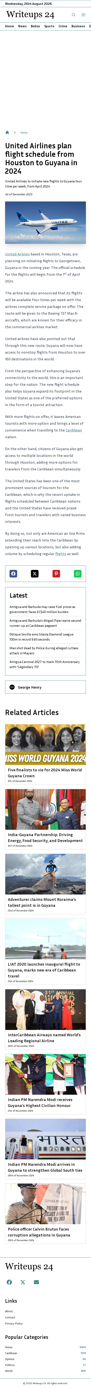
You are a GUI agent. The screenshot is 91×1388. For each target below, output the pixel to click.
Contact (10, 1317)
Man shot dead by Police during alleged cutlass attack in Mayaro (44, 650)
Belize (35, 26)
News (22, 26)
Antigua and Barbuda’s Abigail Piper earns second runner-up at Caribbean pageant (45, 623)
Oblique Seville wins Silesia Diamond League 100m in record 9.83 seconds (41, 636)
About (9, 1311)
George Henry (29, 687)
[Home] (7, 132)
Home (9, 26)
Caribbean (74, 430)
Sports (49, 26)
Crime (63, 26)
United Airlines (17, 254)
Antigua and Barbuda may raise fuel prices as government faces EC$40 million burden (42, 609)
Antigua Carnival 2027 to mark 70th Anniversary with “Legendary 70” (45, 664)
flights (60, 553)
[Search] (74, 15)
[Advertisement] (45, 78)
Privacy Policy (14, 1323)
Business (78, 26)
